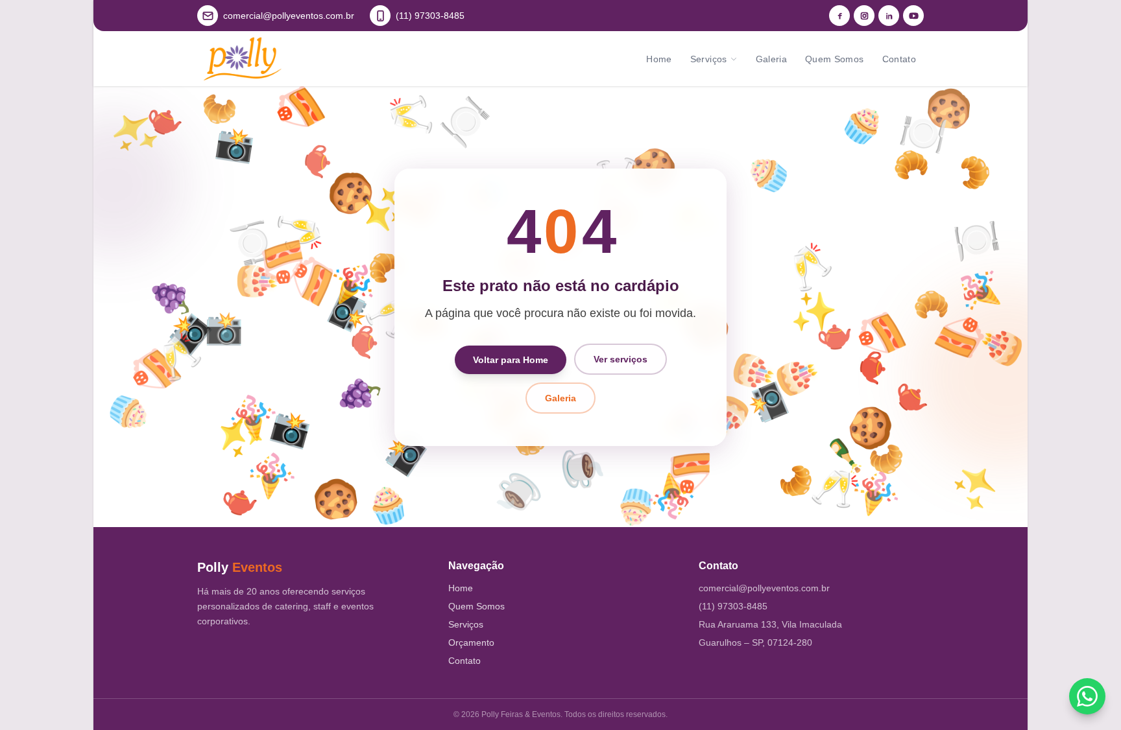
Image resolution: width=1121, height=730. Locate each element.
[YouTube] (913, 15)
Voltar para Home (510, 359)
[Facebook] (839, 15)
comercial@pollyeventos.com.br (764, 588)
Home (658, 59)
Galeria (771, 59)
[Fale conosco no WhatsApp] (1087, 696)
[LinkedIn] (888, 15)
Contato (899, 59)
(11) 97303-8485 (733, 606)
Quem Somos (834, 59)
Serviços (708, 59)
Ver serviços (620, 359)
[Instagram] (864, 15)
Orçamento (471, 642)
